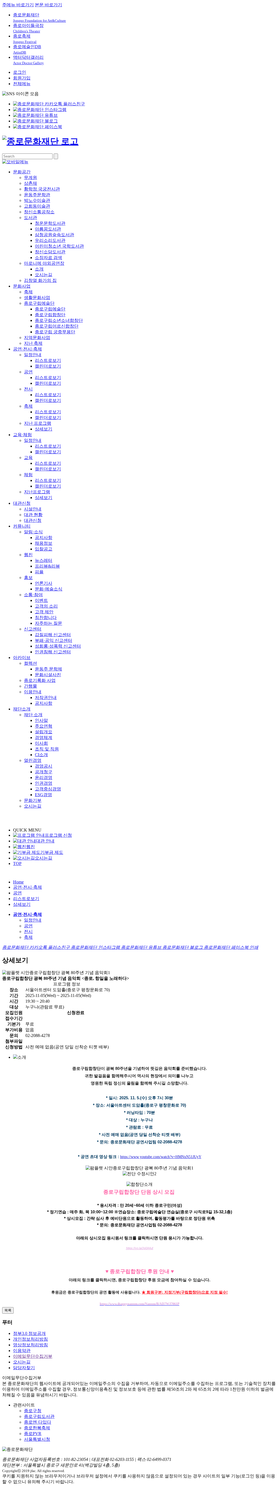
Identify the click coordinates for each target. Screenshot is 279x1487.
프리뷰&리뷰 (47, 566)
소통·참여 (33, 594)
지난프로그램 (37, 491)
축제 (28, 292)
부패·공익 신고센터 (53, 640)
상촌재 (30, 183)
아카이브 (22, 657)
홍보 (28, 577)
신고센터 (32, 629)
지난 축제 (33, 343)
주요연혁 (43, 726)
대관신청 (22, 503)
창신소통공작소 (39, 212)
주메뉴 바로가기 (18, 4)
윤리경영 (43, 777)
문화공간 (22, 172)
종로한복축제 (37, 1428)
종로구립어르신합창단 (56, 326)
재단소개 (22, 709)
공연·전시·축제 (27, 349)
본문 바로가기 (48, 4)
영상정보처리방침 (30, 1345)
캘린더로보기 (48, 366)
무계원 (30, 177)
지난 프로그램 (37, 423)
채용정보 (43, 543)
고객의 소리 (46, 606)
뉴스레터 (43, 560)
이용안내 (32, 691)
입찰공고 (43, 549)
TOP (17, 863)
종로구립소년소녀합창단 (59, 320)
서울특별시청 (37, 1439)
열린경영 (32, 760)
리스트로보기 (48, 360)
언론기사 (43, 583)
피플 (39, 571)
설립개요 (43, 731)
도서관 (30, 217)
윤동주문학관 (37, 194)
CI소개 (41, 754)
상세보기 (43, 429)
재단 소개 (33, 714)
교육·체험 (22, 434)
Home (18, 882)
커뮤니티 (22, 526)
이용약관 (22, 1350)
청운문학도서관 (50, 223)
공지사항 (43, 537)
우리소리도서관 (50, 240)
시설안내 (32, 509)
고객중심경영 (48, 789)
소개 (39, 269)
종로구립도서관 (39, 1416)
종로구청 (32, 1410)
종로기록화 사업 (40, 680)
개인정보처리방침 (30, 1339)
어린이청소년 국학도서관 (59, 246)
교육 (28, 457)
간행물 (30, 686)
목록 (7, 1310)
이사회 (41, 743)
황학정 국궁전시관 (42, 189)
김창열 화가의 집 (40, 280)
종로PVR (32, 1433)
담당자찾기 (24, 1367)
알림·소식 (33, 531)
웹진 (28, 554)
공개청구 (43, 771)
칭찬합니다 (46, 617)
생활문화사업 (37, 297)
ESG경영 (43, 794)
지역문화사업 (37, 337)
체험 (28, 474)
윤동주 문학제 (48, 669)
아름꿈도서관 (48, 229)
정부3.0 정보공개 (29, 1333)
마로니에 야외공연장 (44, 263)
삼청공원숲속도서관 (54, 234)
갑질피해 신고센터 (53, 634)
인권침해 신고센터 (53, 651)
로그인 (19, 72)
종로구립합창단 (50, 314)
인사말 (41, 720)
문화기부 (32, 800)
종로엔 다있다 (37, 1422)
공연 (28, 372)
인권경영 (43, 783)
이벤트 (41, 600)
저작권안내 (46, 697)
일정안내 (32, 354)
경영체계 (43, 737)
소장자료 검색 (48, 257)
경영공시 (43, 766)
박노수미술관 (37, 200)
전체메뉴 (22, 83)
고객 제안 (44, 611)
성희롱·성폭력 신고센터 (58, 646)
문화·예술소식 (48, 589)
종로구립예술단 (39, 303)
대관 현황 (33, 514)
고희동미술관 (37, 206)
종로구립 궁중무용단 (55, 332)
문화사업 (22, 286)
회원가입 (22, 78)
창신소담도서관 (50, 252)
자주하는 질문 (48, 623)
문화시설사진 (48, 674)
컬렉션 (30, 663)
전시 (28, 389)
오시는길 (43, 274)
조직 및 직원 (47, 749)
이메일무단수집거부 (32, 1356)
